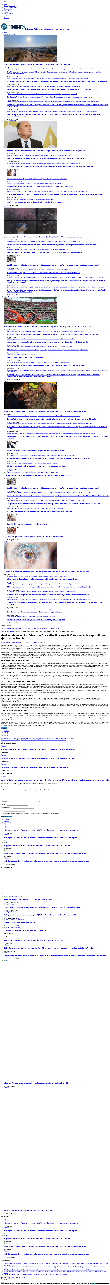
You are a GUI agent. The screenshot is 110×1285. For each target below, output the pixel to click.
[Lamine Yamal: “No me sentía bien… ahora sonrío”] (22, 354)
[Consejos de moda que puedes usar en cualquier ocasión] (11, 521)
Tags (5, 824)
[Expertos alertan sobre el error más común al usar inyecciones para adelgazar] (30, 609)
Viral (24, 642)
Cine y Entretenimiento (10, 7)
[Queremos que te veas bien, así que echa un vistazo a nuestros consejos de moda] (11, 533)
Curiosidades (8, 9)
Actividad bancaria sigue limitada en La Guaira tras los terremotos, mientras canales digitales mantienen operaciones (46, 861)
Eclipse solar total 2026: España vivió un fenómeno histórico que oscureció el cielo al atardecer (38, 64)
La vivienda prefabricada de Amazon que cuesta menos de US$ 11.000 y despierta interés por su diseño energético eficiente (51, 245)
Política (6, 12)
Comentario (5, 802)
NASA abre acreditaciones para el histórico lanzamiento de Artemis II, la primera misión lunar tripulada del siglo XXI (37, 738)
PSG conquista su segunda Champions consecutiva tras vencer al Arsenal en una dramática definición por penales (47, 342)
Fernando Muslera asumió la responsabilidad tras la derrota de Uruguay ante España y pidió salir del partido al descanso (47, 326)
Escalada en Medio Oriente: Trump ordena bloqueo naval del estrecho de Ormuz (35, 450)
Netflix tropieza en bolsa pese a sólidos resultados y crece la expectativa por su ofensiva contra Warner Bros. (46, 158)
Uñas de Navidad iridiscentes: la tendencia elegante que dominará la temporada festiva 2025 (37, 475)
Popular (6, 821)
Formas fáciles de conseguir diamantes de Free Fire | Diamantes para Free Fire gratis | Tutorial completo (42, 907)
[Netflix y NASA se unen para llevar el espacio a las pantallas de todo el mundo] (30, 199)
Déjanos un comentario (32, 642)
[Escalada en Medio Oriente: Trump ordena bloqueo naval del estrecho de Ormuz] (11, 447)
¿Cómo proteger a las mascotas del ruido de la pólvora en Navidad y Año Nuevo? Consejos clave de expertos (43, 237)
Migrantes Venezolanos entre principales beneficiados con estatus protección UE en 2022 (36, 1083)
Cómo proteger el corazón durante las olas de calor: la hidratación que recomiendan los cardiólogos (42, 579)
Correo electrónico (6, 807)
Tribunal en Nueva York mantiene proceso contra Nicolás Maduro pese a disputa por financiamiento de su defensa (48, 458)
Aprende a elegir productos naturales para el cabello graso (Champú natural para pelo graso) (40, 511)
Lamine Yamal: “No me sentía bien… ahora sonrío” (25, 357)
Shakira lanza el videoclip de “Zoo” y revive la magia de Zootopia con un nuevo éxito (37, 179)
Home (2, 631)
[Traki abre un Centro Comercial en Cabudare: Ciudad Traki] (12, 927)
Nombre (4, 804)
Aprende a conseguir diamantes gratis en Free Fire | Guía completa (28, 899)
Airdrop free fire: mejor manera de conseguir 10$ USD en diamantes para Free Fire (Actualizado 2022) (40, 915)
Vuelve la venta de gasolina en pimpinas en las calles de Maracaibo (28, 1210)
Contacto (6, 18)
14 (18, 926)
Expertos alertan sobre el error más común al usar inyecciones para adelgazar (35, 612)
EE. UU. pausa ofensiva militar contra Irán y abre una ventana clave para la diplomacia (38, 466)
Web (2, 810)
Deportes (6, 10)
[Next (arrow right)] (3, 1282)
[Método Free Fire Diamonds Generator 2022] (14, 919)
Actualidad (12, 642)
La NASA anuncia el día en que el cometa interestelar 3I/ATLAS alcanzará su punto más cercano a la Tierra (45, 252)
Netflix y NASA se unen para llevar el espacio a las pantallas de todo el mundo (35, 202)
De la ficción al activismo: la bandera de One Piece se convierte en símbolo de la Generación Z (40, 186)
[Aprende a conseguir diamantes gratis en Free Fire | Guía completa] (13, 896)
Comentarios (7, 822)
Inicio (5, 4)
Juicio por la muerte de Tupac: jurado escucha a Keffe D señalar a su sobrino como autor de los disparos (38, 749)
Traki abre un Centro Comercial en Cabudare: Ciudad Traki (25, 930)
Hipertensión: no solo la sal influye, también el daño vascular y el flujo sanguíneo (36, 620)
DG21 (24, 1277)
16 (18, 918)
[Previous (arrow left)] (1, 1282)
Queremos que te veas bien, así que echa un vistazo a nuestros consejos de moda (36, 536)
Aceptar (93, 1283)
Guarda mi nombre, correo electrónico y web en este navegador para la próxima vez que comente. (31, 813)
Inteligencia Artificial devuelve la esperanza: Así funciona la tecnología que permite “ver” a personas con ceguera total (50, 97)
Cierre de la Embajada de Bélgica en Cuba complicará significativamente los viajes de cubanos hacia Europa (33, 740)
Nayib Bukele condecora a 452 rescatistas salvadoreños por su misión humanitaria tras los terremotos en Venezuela (45, 411)
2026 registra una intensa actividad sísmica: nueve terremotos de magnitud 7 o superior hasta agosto (37, 758)
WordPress (11, 1277)
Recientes (6, 819)
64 (18, 902)
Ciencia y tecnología (9, 6)
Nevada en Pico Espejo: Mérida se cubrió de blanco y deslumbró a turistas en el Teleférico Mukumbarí (43, 273)
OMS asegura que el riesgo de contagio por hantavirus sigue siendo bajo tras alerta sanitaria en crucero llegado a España (50, 587)
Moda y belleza (8, 13)
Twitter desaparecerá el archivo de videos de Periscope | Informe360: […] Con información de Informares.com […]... (37, 1274)
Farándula (19, 642)
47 (18, 910)
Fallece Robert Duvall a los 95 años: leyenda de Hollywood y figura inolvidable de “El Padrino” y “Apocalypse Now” (44, 151)
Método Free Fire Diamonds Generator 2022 (19, 923)
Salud (5, 15)
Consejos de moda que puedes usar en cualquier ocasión (27, 524)
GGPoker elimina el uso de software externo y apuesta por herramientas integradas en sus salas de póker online (47, 350)
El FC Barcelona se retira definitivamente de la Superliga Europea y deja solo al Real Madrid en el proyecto (45, 365)
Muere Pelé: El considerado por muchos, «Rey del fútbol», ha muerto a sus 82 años (33, 940)
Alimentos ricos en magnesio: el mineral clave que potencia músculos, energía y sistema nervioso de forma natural (48, 595)
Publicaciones (9, 631)
